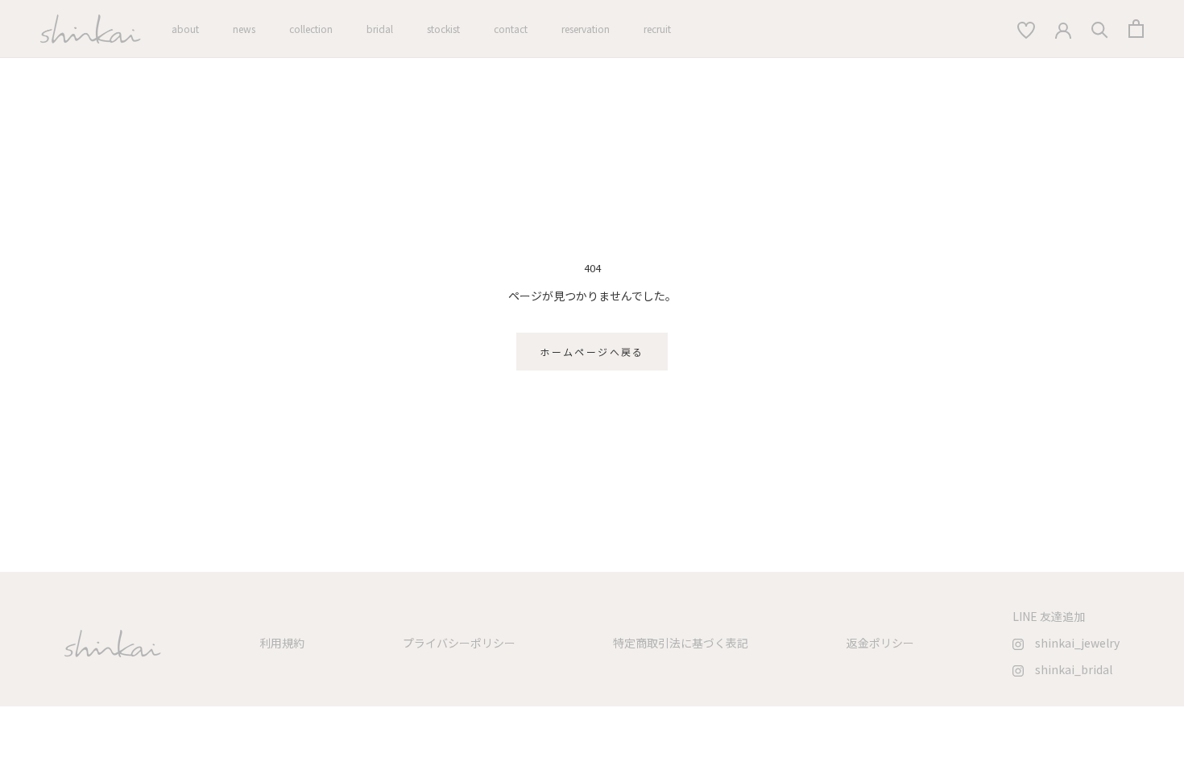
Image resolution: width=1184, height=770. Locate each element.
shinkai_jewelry (1072, 643)
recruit (657, 28)
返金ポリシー (880, 643)
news (244, 28)
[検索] (1025, 28)
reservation (585, 28)
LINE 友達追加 (1048, 616)
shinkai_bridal (1068, 669)
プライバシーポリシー (459, 643)
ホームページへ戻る (592, 351)
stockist (443, 28)
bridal (379, 28)
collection (311, 28)
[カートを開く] (1136, 28)
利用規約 (281, 643)
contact (511, 28)
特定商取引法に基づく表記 (680, 643)
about (185, 28)
